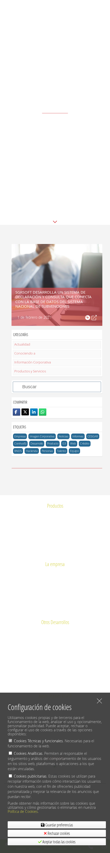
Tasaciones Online (55, 653)
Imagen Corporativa (42, 436)
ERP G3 (55, 514)
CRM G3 (55, 544)
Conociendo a (24, 353)
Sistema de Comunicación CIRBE (55, 521)
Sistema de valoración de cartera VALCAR (55, 684)
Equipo (74, 451)
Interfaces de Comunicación (55, 638)
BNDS (18, 451)
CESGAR (92, 436)
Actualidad (22, 344)
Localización (55, 610)
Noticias (63, 436)
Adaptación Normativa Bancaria (55, 630)
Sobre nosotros (55, 572)
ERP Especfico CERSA (55, 676)
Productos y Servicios (30, 371)
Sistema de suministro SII (55, 529)
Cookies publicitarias (30, 776)
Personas (47, 451)
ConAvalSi (20, 443)
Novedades (55, 595)
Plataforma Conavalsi (55, 537)
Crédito (84, 443)
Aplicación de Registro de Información (55, 646)
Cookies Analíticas (28, 753)
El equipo (55, 580)
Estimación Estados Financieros (55, 661)
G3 (64, 443)
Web (73, 443)
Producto (52, 443)
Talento (61, 451)
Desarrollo (36, 443)
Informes (77, 436)
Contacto (55, 603)
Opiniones (55, 587)
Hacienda (32, 451)
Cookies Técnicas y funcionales (38, 740)
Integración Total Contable (55, 668)
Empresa (20, 436)
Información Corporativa (32, 362)
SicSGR (55, 552)
